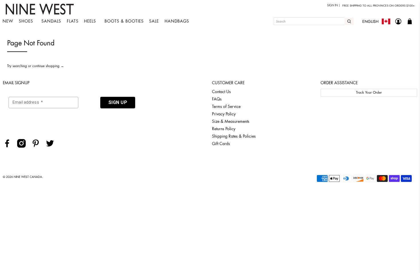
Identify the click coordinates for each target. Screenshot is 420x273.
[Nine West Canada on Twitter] (52, 146)
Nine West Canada (28, 177)
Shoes (26, 21)
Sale (154, 21)
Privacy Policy (224, 114)
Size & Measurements (230, 121)
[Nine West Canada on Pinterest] (37, 146)
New (8, 21)
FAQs (217, 99)
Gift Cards (221, 144)
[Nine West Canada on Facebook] (9, 146)
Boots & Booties (124, 21)
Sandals (51, 21)
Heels (90, 21)
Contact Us (221, 92)
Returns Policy (223, 129)
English (370, 21)
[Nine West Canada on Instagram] (23, 146)
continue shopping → (48, 66)
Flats (73, 21)
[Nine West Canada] (40, 9)
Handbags (177, 21)
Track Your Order (369, 92)
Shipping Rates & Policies (234, 136)
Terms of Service (226, 107)
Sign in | (333, 5)
